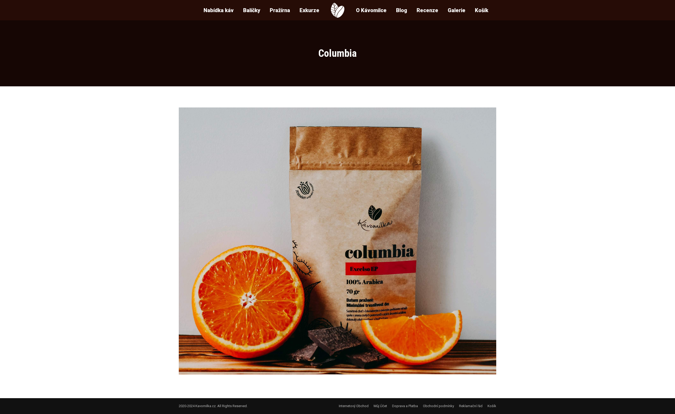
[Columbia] (337, 240)
